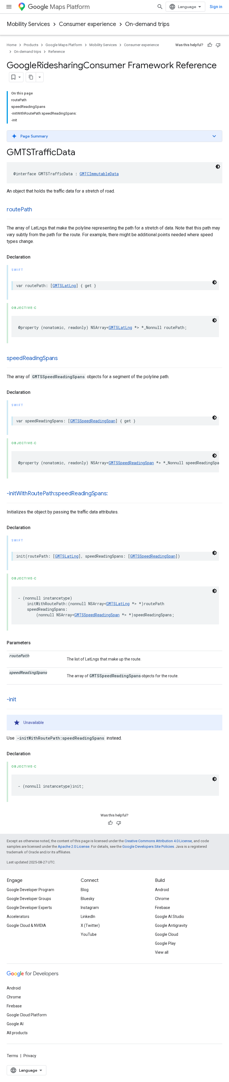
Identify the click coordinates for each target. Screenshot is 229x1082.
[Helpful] (210, 45)
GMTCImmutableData (99, 173)
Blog (85, 889)
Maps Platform (70, 7)
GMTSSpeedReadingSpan (92, 420)
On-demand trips (147, 24)
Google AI (15, 1024)
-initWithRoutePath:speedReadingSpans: (57, 493)
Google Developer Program (30, 889)
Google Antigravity (171, 925)
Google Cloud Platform (27, 1015)
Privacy (29, 1055)
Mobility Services (28, 24)
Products (31, 45)
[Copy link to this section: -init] (21, 700)
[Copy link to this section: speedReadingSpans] (63, 358)
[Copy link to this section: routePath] (37, 210)
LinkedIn (88, 916)
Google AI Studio (169, 916)
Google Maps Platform (64, 45)
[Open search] (160, 6)
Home (11, 45)
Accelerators (18, 916)
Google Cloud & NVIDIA (26, 925)
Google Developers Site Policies (148, 846)
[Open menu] (9, 6)
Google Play (165, 943)
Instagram (90, 907)
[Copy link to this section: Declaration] (36, 257)
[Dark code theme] (217, 166)
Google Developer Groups (29, 898)
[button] (114, 136)
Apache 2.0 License (73, 846)
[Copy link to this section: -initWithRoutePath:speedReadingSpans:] (113, 494)
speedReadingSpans (32, 358)
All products (17, 1033)
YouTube (89, 934)
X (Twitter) (90, 925)
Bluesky (87, 898)
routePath (19, 209)
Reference (56, 51)
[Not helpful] (218, 45)
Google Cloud (166, 934)
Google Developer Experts (29, 907)
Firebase (162, 907)
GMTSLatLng (64, 285)
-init (11, 699)
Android (162, 889)
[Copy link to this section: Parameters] (36, 643)
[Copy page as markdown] (31, 77)
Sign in (216, 6)
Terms (12, 1055)
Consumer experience (87, 24)
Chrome (162, 898)
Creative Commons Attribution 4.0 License (158, 841)
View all (161, 952)
